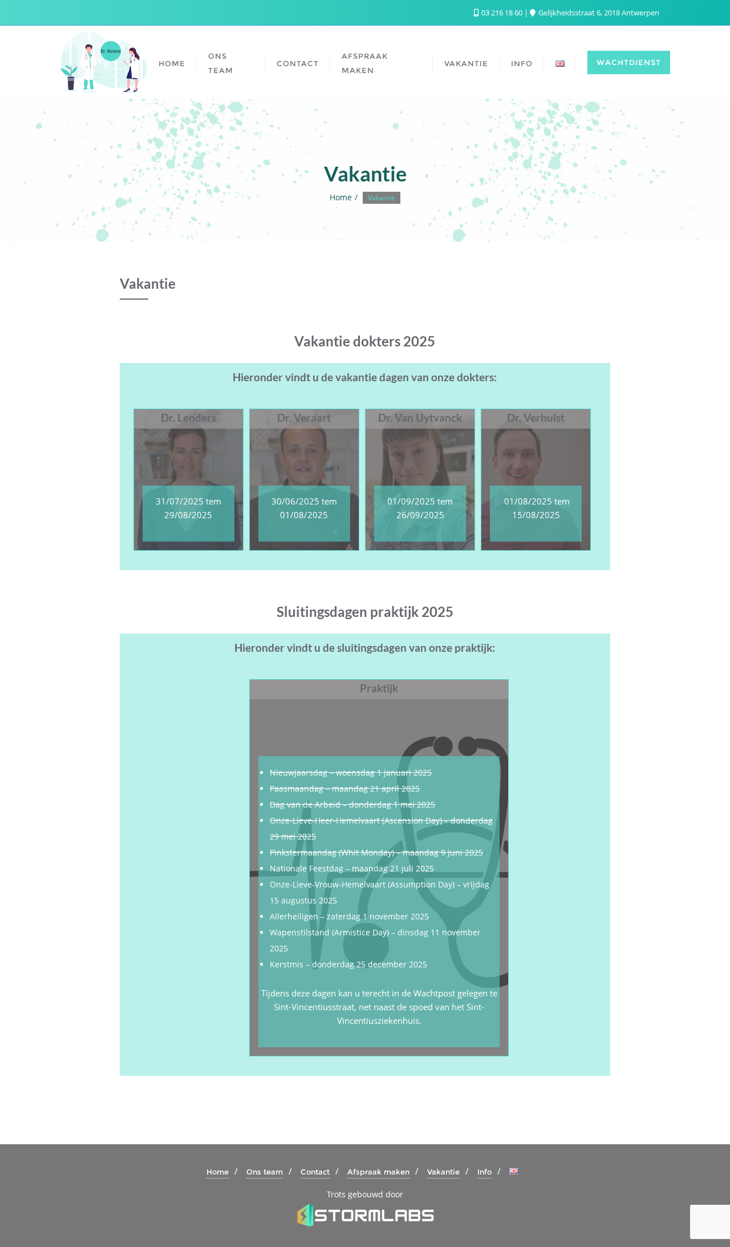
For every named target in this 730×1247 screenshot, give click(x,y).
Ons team (264, 1171)
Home (341, 197)
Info (484, 1171)
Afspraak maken (378, 1171)
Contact (315, 1171)
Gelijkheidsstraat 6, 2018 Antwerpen (598, 12)
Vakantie (443, 1171)
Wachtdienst (629, 62)
